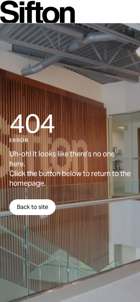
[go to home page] (37, 12)
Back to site (32, 207)
